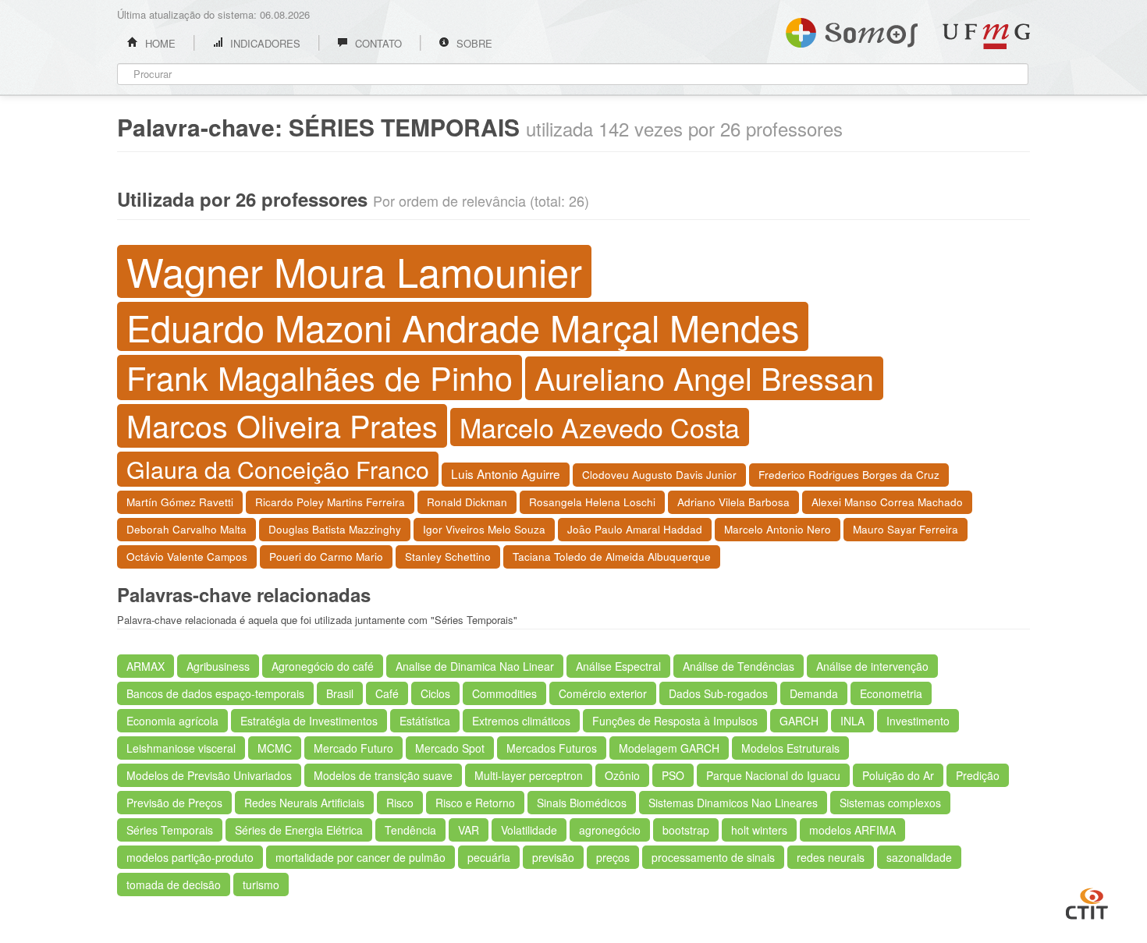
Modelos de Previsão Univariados (209, 775)
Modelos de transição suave (383, 775)
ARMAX (145, 666)
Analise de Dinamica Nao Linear (475, 666)
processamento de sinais (713, 857)
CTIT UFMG (1087, 902)
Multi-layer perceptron (528, 775)
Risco (400, 802)
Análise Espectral (618, 666)
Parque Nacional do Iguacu (773, 775)
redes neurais (831, 857)
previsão (553, 857)
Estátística (424, 721)
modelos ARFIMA (852, 830)
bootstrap (685, 830)
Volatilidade (529, 830)
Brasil (339, 693)
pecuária (488, 857)
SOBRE (472, 43)
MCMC (274, 748)
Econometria (891, 693)
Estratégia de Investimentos (309, 721)
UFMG (986, 36)
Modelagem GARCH (669, 748)
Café (387, 693)
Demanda (814, 693)
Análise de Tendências (738, 666)
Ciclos (435, 693)
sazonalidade (919, 857)
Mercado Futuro (353, 748)
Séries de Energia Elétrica (299, 830)
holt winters (759, 830)
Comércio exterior (603, 693)
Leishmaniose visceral (181, 748)
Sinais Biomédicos (582, 802)
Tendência (410, 830)
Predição (978, 775)
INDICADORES (263, 43)
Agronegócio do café (323, 666)
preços (613, 857)
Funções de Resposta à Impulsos (675, 721)
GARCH (799, 721)
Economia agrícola (172, 721)
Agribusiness (218, 666)
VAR (468, 830)
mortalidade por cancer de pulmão (360, 857)
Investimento (918, 721)
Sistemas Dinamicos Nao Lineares (733, 802)
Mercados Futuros (551, 748)
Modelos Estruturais (790, 748)
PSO (673, 775)
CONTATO (377, 43)
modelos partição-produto (190, 857)
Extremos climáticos (521, 721)
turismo (261, 884)
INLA (852, 721)
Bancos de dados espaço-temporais (215, 693)
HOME (159, 43)
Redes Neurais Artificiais (304, 802)
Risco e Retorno (475, 802)
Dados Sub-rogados (718, 693)
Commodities (504, 693)
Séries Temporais (169, 830)
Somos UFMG (851, 29)
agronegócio (610, 830)
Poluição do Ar (898, 775)
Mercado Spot (450, 748)
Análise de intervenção (872, 666)
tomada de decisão (173, 884)
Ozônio (622, 775)
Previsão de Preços (174, 802)
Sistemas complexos (890, 802)
